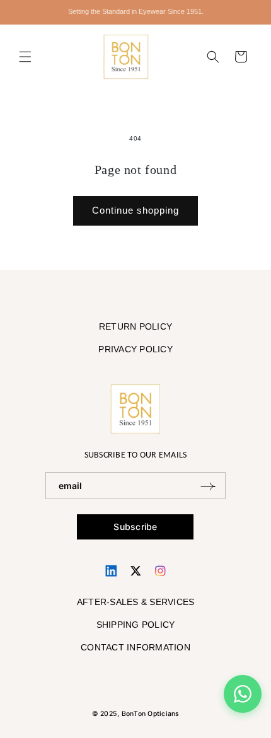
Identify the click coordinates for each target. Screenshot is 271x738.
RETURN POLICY (135, 326)
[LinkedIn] (111, 571)
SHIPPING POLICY (135, 625)
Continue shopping (135, 210)
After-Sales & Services (136, 602)
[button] (25, 57)
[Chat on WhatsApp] (243, 694)
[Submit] (208, 486)
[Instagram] (160, 571)
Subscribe (135, 526)
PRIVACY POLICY (135, 349)
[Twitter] (136, 571)
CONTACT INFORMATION (135, 647)
